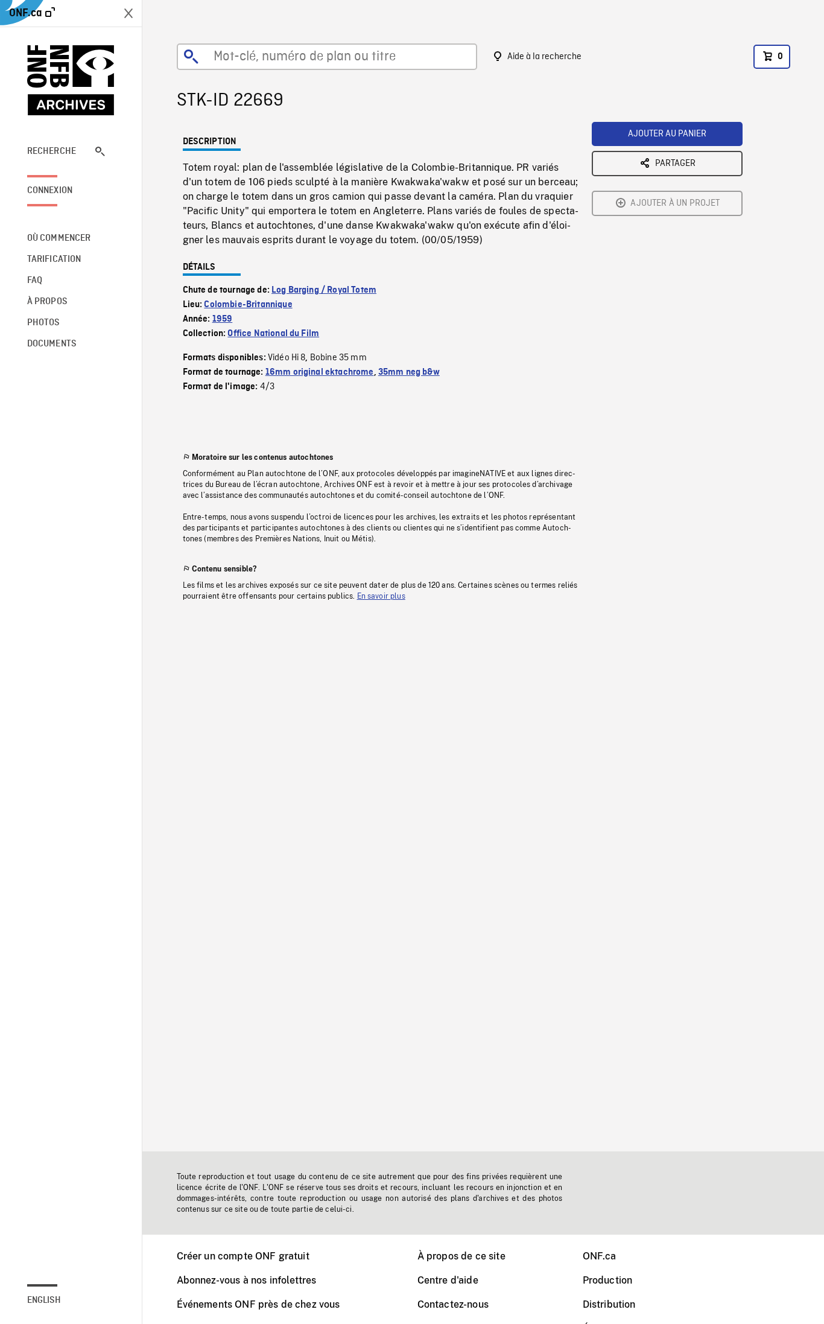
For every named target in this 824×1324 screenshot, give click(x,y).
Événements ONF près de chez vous (258, 1304)
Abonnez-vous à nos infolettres (247, 1280)
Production (608, 1280)
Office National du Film (273, 334)
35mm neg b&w (409, 372)
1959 (222, 319)
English (44, 1300)
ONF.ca (599, 1256)
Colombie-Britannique (248, 305)
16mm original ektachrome (319, 372)
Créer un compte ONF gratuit (243, 1256)
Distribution (609, 1304)
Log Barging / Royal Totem (323, 290)
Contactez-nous (453, 1304)
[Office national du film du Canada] (71, 80)
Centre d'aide (447, 1280)
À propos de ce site (461, 1256)
